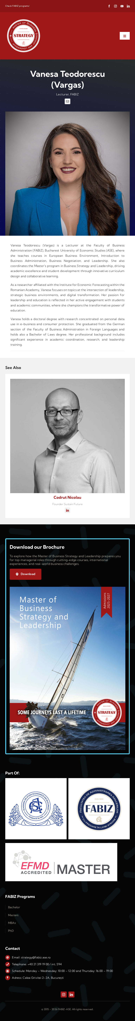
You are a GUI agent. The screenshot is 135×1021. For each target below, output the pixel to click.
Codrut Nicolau (67, 497)
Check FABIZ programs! (17, 6)
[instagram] (115, 6)
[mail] (67, 101)
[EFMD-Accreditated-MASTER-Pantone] (61, 844)
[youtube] (122, 6)
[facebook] (109, 6)
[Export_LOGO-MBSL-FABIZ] (23, 19)
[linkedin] (128, 6)
